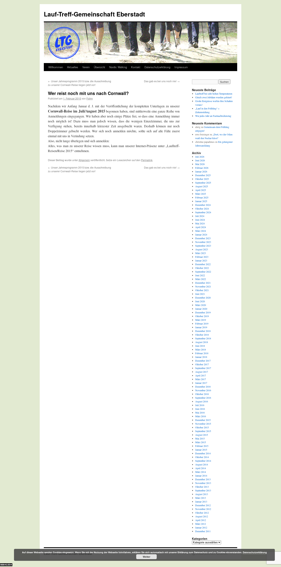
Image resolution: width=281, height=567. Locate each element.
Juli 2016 (199, 405)
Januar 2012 (201, 527)
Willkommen (55, 67)
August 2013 (201, 494)
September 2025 (203, 182)
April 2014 (200, 468)
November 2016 (203, 390)
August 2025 (201, 186)
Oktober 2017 (202, 364)
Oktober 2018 (202, 334)
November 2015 (203, 423)
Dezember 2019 (203, 312)
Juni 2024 (200, 219)
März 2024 (200, 230)
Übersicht (99, 67)
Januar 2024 (201, 234)
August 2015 (201, 434)
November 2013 (203, 483)
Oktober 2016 (202, 394)
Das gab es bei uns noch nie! (162, 81)
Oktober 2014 (202, 457)
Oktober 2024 (202, 208)
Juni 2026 (200, 160)
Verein (86, 67)
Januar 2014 (201, 475)
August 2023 (201, 249)
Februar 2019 (201, 323)
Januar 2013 (201, 501)
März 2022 (200, 279)
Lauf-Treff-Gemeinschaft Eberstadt (94, 13)
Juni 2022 (200, 275)
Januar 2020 (201, 308)
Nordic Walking (118, 67)
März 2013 (200, 497)
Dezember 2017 (203, 360)
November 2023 (203, 242)
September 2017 (203, 368)
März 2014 (200, 471)
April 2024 (200, 227)
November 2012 (203, 509)
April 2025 (200, 190)
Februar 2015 (201, 446)
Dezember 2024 (203, 204)
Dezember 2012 (203, 505)
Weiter (146, 557)
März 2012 (200, 523)
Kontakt (135, 67)
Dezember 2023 (203, 238)
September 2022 (203, 271)
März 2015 (200, 442)
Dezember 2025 (203, 175)
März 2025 (200, 193)
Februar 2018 (201, 353)
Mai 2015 (200, 438)
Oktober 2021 (202, 290)
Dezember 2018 (203, 331)
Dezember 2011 (203, 531)
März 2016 (200, 416)
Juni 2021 (200, 293)
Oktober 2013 (202, 486)
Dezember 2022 (203, 264)
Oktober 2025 (202, 178)
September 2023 (203, 245)
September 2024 (203, 212)
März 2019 (200, 319)
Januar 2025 (201, 201)
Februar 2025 (201, 197)
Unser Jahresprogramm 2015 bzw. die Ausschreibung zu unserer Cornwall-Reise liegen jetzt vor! (79, 83)
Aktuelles (72, 67)
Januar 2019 (201, 327)
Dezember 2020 (203, 297)
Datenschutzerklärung (157, 67)
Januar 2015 (201, 449)
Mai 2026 (200, 164)
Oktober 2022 (202, 267)
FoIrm (89, 98)
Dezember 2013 (203, 479)
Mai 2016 (200, 412)
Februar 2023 (201, 256)
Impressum (181, 67)
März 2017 (200, 379)
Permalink (146, 160)
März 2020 (200, 305)
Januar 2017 (201, 382)
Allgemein (84, 160)
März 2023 (200, 253)
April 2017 (200, 375)
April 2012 (200, 520)
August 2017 (201, 371)
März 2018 (200, 349)
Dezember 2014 (203, 453)
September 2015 (203, 431)
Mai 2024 (200, 223)
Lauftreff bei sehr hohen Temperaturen (213, 93)
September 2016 (203, 397)
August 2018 (201, 342)
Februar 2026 (201, 167)
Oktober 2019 (202, 316)
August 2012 (201, 516)
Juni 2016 (200, 408)
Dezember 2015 (203, 420)
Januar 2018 (201, 356)
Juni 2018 (200, 345)
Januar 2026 (201, 171)
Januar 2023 (201, 260)
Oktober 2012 (202, 512)
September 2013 (203, 490)
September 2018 (203, 338)
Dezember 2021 (203, 282)
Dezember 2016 (203, 386)
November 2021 (203, 286)
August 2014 (201, 464)
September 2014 (203, 460)
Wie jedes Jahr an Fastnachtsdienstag (213, 115)
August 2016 (201, 401)
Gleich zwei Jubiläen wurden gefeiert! (213, 97)
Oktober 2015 (202, 427)
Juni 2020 (200, 301)
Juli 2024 (199, 216)
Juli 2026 (199, 156)
